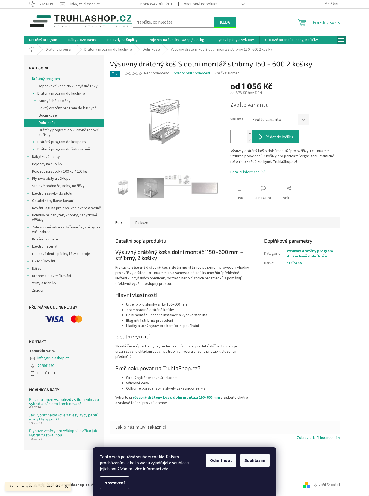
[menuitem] (43, 40)
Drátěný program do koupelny (61, 142)
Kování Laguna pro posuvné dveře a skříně (66, 208)
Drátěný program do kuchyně (61, 93)
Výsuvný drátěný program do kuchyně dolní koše (310, 253)
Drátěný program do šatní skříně (63, 149)
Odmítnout (221, 460)
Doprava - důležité (156, 4)
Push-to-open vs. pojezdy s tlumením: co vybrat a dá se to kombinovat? (64, 401)
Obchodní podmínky (200, 4)
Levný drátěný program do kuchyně (68, 108)
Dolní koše (47, 123)
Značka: (227, 73)
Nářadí (37, 268)
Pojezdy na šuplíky (47, 164)
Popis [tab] (120, 222)
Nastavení (114, 483)
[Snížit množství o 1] (249, 140)
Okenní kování (43, 261)
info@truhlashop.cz (53, 358)
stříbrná (294, 263)
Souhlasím (254, 460)
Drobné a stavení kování (51, 276)
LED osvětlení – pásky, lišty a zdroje (61, 254)
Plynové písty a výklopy (51, 178)
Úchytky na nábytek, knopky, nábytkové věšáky (64, 218)
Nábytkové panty (46, 156)
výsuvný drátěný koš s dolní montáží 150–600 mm (176, 397)
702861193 (46, 366)
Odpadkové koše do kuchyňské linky (67, 86)
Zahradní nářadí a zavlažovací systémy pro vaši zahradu (66, 230)
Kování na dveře (45, 239)
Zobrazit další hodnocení (317, 437)
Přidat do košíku (279, 136)
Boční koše (48, 115)
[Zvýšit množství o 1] (249, 133)
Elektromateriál (44, 246)
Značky (38, 290)
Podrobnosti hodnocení (191, 73)
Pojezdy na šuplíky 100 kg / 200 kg (59, 171)
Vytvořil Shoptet (327, 485)
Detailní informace (245, 172)
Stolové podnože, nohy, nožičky (58, 186)
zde (165, 469)
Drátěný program (46, 79)
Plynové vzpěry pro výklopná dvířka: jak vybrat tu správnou (63, 432)
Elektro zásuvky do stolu (52, 193)
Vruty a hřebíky (44, 283)
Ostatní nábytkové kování (53, 201)
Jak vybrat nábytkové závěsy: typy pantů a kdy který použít (63, 417)
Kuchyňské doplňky (54, 101)
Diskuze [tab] (141, 222)
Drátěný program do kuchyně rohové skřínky (69, 132)
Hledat (225, 22)
